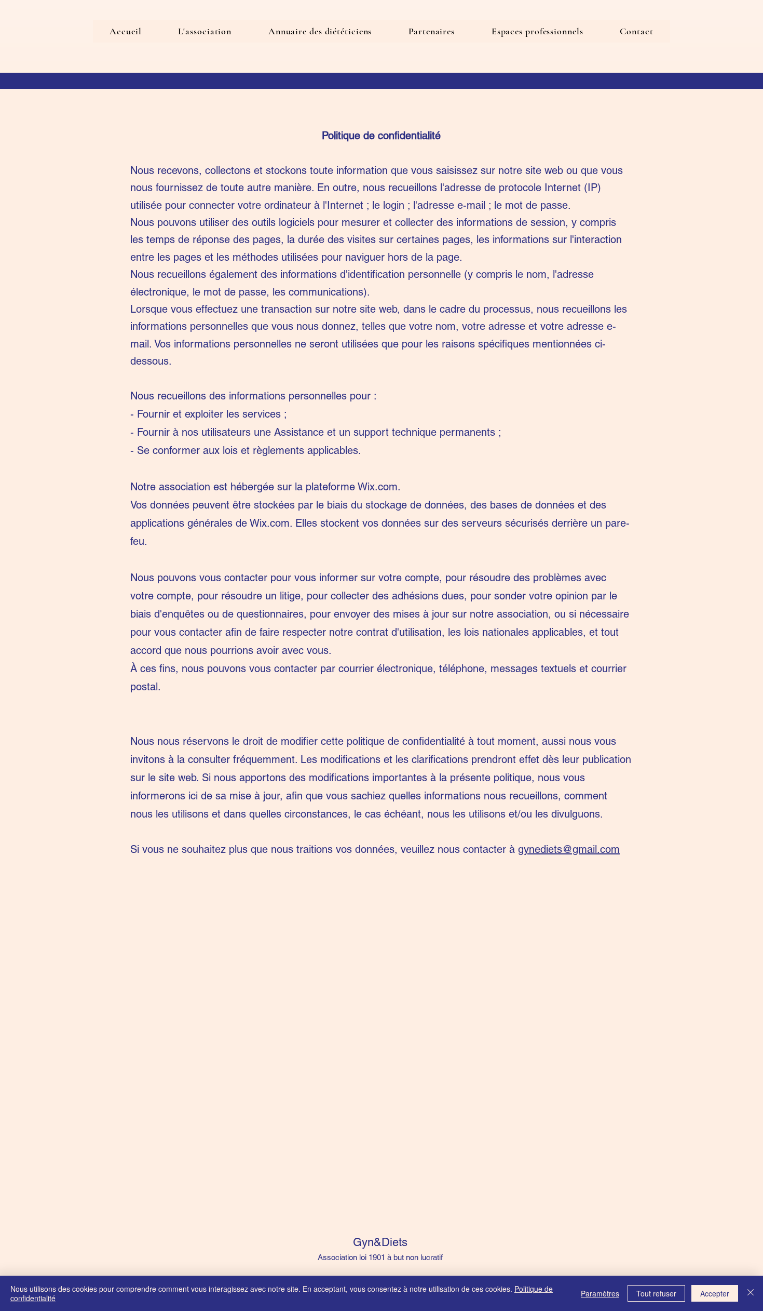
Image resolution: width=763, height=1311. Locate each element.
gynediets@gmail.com (569, 849)
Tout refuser (656, 1293)
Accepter (714, 1293)
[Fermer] (750, 1293)
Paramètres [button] (600, 1293)
